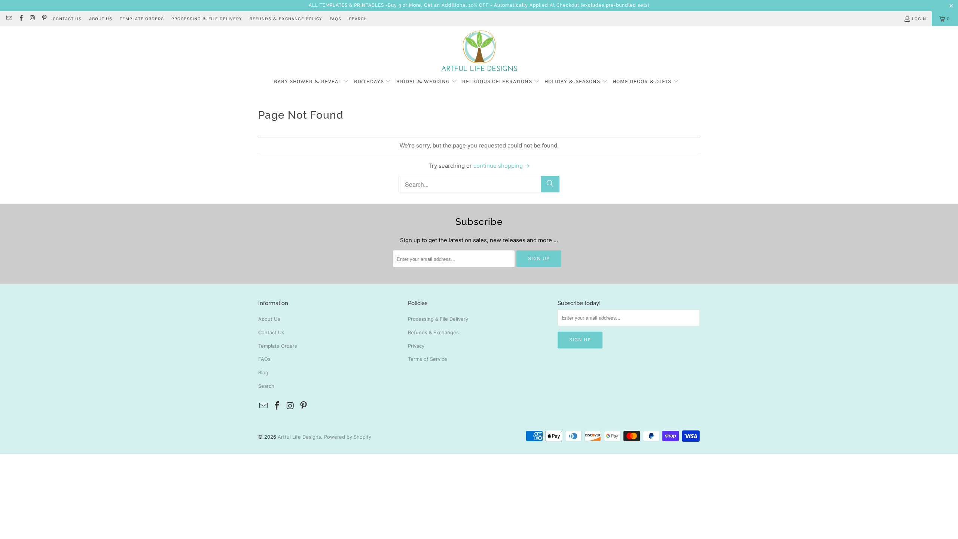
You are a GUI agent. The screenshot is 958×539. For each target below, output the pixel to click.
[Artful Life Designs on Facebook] (20, 18)
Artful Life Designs (299, 437)
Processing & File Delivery (438, 319)
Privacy (416, 346)
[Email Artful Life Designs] (9, 18)
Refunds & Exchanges (433, 332)
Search (358, 18)
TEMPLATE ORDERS (142, 18)
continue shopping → (501, 165)
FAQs (335, 18)
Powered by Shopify (347, 437)
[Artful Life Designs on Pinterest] (44, 18)
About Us (269, 319)
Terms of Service (427, 359)
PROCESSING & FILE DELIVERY (206, 18)
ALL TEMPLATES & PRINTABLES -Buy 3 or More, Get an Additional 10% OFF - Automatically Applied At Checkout (444, 5)
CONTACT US (67, 18)
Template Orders (277, 346)
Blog (263, 372)
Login (919, 18)
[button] (311, 82)
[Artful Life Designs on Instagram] (32, 18)
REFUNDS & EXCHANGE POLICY (286, 18)
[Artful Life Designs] (479, 51)
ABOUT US (100, 18)
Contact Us (271, 332)
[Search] (550, 184)
